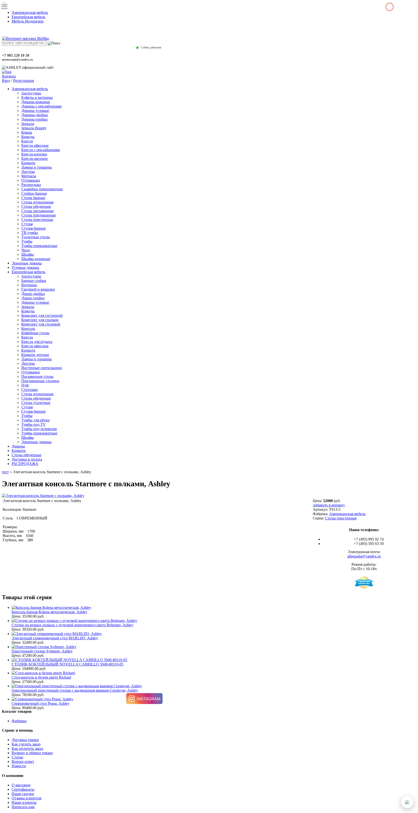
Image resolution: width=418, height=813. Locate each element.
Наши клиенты (24, 802)
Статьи (17, 757)
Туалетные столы (35, 237)
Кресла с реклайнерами (40, 150)
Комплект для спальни (40, 320)
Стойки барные (34, 193)
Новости (19, 766)
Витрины (29, 285)
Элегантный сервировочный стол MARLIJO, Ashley (55, 638)
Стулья (27, 224)
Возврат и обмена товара (32, 753)
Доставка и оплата (27, 459)
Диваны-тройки (34, 119)
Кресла (27, 141)
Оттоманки (30, 180)
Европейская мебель (28, 17)
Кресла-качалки (34, 154)
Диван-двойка (33, 294)
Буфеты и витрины (37, 97)
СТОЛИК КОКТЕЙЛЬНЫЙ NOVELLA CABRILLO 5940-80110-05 (67, 664)
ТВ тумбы (29, 233)
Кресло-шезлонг (34, 158)
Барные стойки (33, 281)
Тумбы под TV (33, 424)
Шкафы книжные (35, 259)
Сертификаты (23, 789)
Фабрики (19, 721)
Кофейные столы (35, 333)
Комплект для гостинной (42, 315)
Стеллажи (29, 389)
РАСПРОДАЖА (25, 464)
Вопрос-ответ (23, 761)
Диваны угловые (35, 110)
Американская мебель (30, 12)
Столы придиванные (38, 215)
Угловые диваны (25, 267)
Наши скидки (23, 794)
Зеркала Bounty (33, 128)
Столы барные (33, 198)
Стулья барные (33, 228)
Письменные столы (37, 376)
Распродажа (31, 185)
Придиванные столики (40, 381)
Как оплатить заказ (27, 748)
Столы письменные (37, 211)
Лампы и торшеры (36, 167)
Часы (25, 250)
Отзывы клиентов (26, 798)
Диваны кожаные (35, 102)
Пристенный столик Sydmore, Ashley (42, 651)
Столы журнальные (37, 202)
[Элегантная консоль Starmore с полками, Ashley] (43, 496)
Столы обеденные (36, 206)
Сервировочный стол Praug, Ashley (40, 703)
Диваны (18, 446)
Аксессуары (31, 93)
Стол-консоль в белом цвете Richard (41, 677)
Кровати (28, 163)
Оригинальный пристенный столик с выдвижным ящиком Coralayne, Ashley (75, 690)
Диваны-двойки (34, 115)
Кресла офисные (35, 145)
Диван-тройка (33, 298)
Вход (6, 80)
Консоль (28, 328)
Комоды (28, 137)
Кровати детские (35, 355)
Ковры (26, 132)
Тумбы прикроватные (39, 246)
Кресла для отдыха (36, 342)
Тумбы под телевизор (39, 429)
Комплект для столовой (40, 324)
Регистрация (23, 80)
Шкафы (27, 254)
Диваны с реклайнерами (41, 106)
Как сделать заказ (26, 744)
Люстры (28, 172)
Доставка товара (25, 740)
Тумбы (26, 241)
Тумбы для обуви (35, 420)
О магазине (21, 785)
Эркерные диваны (27, 263)
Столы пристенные (37, 219)
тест (5, 472)
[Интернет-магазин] (25, 38)
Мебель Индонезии (28, 21)
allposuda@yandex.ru (364, 556)
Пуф (25, 385)
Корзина (9, 76)
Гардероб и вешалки (38, 289)
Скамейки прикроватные (42, 189)
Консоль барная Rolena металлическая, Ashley (49, 612)
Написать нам (23, 807)
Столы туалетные (35, 403)
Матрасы (28, 176)
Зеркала (27, 124)
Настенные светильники (41, 368)
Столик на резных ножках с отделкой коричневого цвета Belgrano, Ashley (72, 625)
